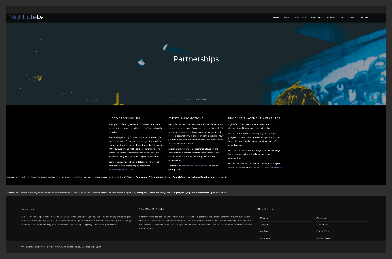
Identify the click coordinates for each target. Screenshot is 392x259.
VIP (342, 17)
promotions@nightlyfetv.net (195, 166)
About (364, 17)
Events (331, 17)
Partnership (321, 218)
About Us (264, 218)
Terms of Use (322, 224)
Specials (316, 17)
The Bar (244, 150)
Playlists (300, 17)
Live (286, 17)
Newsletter (264, 231)
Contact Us (264, 224)
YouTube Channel (324, 237)
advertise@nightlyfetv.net (121, 169)
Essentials (232, 133)
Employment (265, 237)
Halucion (97, 247)
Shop (352, 17)
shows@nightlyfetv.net (272, 167)
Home (276, 17)
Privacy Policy (322, 231)
